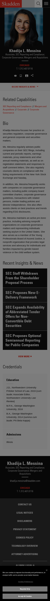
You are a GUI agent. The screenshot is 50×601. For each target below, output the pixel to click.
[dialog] (25, 583)
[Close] (46, 570)
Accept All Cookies (25, 596)
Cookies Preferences (25, 582)
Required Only (25, 589)
